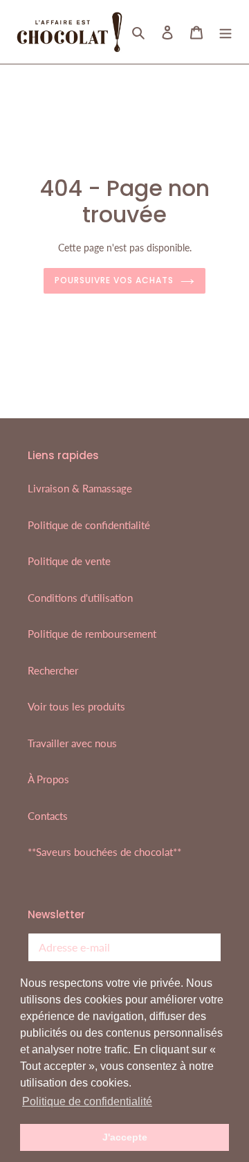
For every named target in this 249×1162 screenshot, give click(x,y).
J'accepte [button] (124, 1137)
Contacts (48, 816)
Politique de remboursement (92, 633)
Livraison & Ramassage (80, 488)
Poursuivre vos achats (114, 280)
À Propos (48, 779)
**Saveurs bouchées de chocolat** (104, 852)
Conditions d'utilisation (80, 597)
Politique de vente (69, 561)
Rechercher (53, 670)
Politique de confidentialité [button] (87, 1101)
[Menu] (225, 31)
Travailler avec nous (72, 743)
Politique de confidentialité (89, 525)
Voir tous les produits (76, 706)
